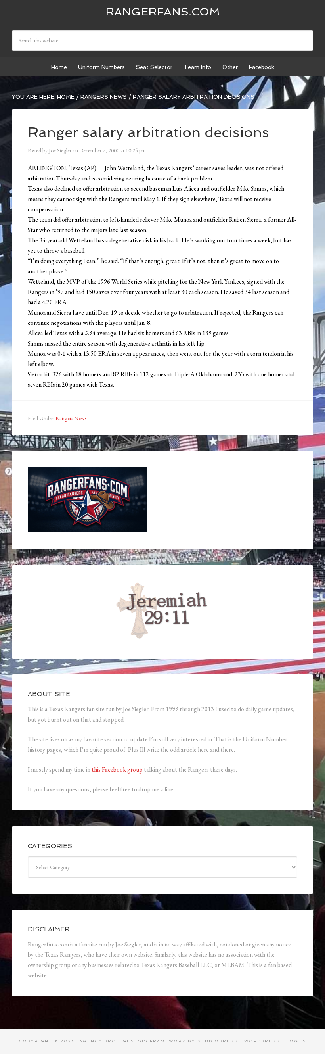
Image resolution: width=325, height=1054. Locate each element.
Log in (296, 1041)
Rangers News (70, 418)
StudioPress (217, 1041)
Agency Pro (98, 1041)
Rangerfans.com (162, 11)
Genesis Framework (154, 1041)
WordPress (262, 1041)
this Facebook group (117, 769)
